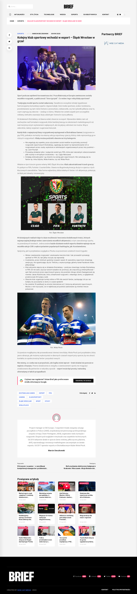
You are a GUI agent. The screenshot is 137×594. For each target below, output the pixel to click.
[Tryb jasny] (118, 14)
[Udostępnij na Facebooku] (9, 35)
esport (42, 393)
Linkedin (95, 576)
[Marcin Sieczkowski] (56, 418)
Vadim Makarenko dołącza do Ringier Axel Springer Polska (26, 540)
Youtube (125, 576)
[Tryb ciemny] (125, 14)
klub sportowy (35, 397)
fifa (50, 393)
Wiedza (63, 14)
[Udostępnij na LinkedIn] (9, 47)
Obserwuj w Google (83, 380)
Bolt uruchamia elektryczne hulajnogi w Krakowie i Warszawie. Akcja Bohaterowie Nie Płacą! (80, 467)
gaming (22, 397)
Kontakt (105, 14)
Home (12, 21)
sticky (47, 401)
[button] (10, 14)
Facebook (80, 576)
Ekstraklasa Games (27, 393)
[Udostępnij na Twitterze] (9, 41)
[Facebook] (89, 393)
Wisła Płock (24, 405)
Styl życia (34, 14)
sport (38, 401)
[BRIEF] (68, 6)
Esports (74, 14)
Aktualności (19, 14)
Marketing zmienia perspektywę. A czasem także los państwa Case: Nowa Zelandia (46, 497)
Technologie (49, 14)
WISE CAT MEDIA (24, 590)
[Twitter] (92, 393)
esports (20, 21)
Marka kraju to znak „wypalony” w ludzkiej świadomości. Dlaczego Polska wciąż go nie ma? (26, 497)
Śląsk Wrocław (25, 401)
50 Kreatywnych (90, 14)
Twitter (110, 576)
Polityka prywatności (121, 589)
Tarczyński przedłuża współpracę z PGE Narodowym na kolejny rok (65, 541)
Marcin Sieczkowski (40, 33)
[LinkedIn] (95, 393)
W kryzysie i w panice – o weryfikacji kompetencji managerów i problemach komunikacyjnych (31, 467)
